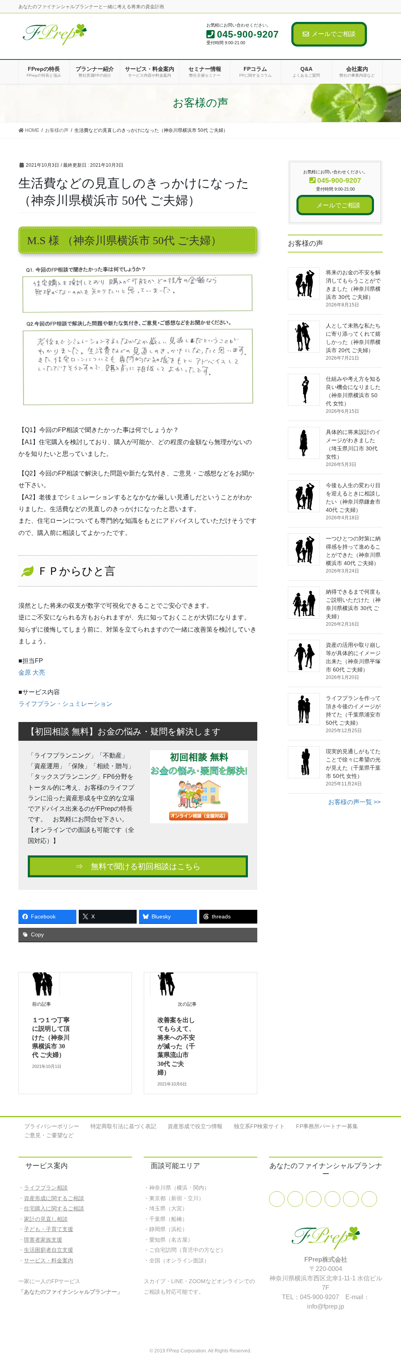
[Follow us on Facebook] (277, 1199)
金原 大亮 (31, 672)
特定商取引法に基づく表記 (123, 1126)
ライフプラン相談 (46, 1188)
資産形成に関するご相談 (54, 1198)
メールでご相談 (334, 34)
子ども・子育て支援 (48, 1229)
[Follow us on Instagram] (369, 1199)
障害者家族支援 (43, 1240)
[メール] (314, 1199)
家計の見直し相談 (46, 1219)
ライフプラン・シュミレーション (65, 703)
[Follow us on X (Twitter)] (295, 1199)
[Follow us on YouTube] (332, 1199)
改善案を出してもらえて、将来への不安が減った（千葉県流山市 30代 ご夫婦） (176, 1046)
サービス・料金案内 (48, 1260)
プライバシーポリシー (51, 1126)
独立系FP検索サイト (259, 1126)
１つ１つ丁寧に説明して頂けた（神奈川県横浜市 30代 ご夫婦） (51, 1038)
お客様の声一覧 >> (354, 802)
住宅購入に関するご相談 (54, 1208)
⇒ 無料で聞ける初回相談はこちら (137, 866)
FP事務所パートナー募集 (327, 1126)
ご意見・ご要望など (49, 1135)
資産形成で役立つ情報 (195, 1126)
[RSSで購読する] (351, 1199)
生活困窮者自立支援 (48, 1250)
